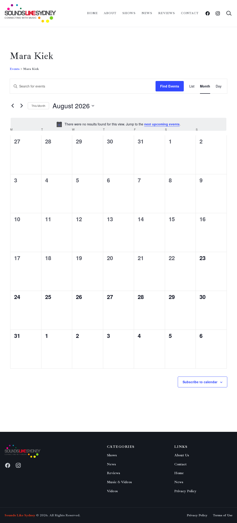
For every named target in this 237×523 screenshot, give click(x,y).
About (110, 13)
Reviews (166, 13)
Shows (129, 13)
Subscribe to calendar (200, 382)
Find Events (169, 86)
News (147, 13)
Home (92, 13)
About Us (181, 455)
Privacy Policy (185, 491)
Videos (112, 491)
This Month (38, 106)
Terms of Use (222, 515)
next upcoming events (162, 124)
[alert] (118, 124)
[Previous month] (12, 106)
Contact (190, 13)
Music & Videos (119, 482)
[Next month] (21, 106)
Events (14, 69)
